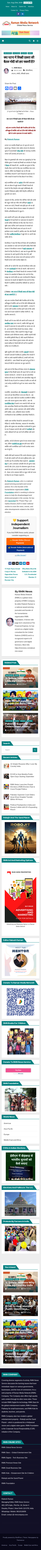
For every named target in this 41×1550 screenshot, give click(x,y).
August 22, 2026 (13, 1289)
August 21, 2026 (13, 1312)
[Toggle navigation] (37, 41)
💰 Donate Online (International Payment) (20, 549)
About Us (14, 6)
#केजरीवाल (29, 70)
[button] (29, 41)
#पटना (14, 73)
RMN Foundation (8, 1483)
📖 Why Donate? (20, 555)
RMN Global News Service (12, 1447)
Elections (16, 53)
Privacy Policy (24, 10)
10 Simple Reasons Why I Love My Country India (20, 679)
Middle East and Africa (12, 1140)
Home (7, 6)
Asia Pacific (7, 53)
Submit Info (22, 6)
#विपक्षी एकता (25, 73)
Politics (23, 53)
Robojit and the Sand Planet (12, 1478)
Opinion (23, 675)
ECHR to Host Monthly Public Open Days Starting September (18, 1309)
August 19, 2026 (13, 1336)
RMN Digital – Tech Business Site (14, 1458)
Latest (17, 675)
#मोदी (18, 73)
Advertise (31, 6)
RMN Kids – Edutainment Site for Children (18, 1473)
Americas (7, 1123)
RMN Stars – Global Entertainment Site (16, 1452)
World (30, 53)
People (23, 721)
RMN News (18, 68)
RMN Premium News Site (11, 1463)
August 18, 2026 (13, 1360)
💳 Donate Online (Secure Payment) (20, 541)
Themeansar (20, 1540)
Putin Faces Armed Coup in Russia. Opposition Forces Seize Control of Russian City (12, 574)
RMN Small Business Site (11, 1468)
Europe (6, 1134)
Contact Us (14, 10)
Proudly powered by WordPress (12, 1537)
